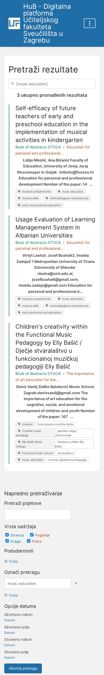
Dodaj (13, 561)
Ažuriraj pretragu (23, 668)
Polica (37, 541)
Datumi (9, 620)
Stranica (17, 535)
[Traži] (13, 84)
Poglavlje (42, 535)
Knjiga (16, 541)
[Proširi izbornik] (89, 23)
